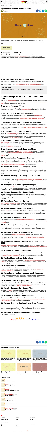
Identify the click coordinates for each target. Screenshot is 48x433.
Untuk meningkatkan (5, 142)
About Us (3, 417)
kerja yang (7, 210)
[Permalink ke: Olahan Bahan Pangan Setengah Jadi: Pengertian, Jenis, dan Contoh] (24, 354)
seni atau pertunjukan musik (19, 263)
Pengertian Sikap (9, 400)
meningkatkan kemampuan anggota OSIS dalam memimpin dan (32, 236)
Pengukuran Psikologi (10, 404)
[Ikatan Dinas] (24, 1)
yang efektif (20, 252)
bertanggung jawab (34, 110)
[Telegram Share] (43, 10)
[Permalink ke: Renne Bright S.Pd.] (2, 10)
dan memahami (23, 284)
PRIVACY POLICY (4, 419)
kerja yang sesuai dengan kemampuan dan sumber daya (28, 212)
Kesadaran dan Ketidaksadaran (12, 390)
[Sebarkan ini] (37, 10)
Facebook (4, 424)
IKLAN (31, 419)
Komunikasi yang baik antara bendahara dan (10, 245)
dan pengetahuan (9, 146)
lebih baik (10, 145)
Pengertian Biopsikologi (10, 385)
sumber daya (9, 290)
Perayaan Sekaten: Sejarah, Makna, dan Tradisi (7, 372)
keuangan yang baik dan (9, 186)
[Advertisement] (24, 69)
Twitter (18, 424)
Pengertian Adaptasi (9, 395)
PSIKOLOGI (7, 379)
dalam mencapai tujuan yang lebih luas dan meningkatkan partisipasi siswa (23, 163)
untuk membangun (38, 115)
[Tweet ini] (40, 10)
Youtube (18, 425)
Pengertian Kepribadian (10, 409)
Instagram (34, 424)
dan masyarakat (28, 182)
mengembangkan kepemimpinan (18, 234)
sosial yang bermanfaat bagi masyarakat (25, 219)
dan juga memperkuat (14, 137)
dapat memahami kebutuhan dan (23, 151)
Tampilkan (8, 47)
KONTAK (17, 417)
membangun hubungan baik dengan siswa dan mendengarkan (20, 152)
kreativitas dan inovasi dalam (13, 133)
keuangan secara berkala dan (21, 56)
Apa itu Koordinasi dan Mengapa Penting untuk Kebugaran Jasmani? (8, 91)
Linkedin (3, 425)
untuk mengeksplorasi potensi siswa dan (11, 255)
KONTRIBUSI (32, 417)
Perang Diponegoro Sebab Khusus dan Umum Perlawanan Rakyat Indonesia (39, 373)
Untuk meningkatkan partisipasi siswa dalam (10, 203)
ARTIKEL (6, 394)
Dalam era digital (4, 160)
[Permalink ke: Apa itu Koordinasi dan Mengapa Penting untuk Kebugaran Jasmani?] (8, 354)
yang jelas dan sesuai (26, 109)
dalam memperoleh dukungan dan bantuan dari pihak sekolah (29, 179)
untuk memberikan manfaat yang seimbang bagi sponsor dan (28, 84)
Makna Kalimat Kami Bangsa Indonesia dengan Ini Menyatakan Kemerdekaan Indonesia (38, 91)
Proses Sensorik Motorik (10, 381)
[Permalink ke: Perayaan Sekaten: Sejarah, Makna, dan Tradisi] (8, 367)
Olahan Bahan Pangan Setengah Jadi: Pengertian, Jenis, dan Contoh (24, 91)
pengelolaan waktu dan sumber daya (24, 285)
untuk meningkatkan (12, 100)
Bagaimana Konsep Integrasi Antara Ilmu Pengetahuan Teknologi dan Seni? (23, 373)
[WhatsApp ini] (45, 10)
